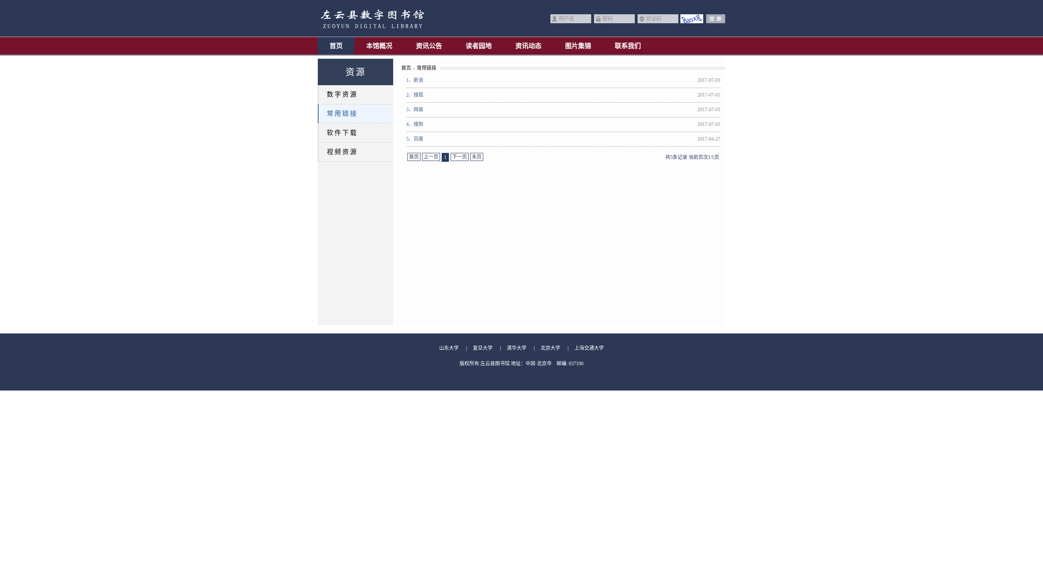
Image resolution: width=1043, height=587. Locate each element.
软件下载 (342, 132)
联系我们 (628, 45)
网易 (414, 110)
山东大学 (449, 348)
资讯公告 (429, 45)
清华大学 (516, 348)
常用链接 (342, 113)
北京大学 (550, 348)
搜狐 (414, 95)
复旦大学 (483, 348)
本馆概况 (379, 45)
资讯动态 (528, 45)
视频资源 (342, 151)
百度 (414, 139)
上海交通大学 (589, 348)
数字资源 (342, 94)
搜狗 (414, 124)
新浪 (414, 80)
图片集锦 (578, 45)
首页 (336, 45)
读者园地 (479, 45)
